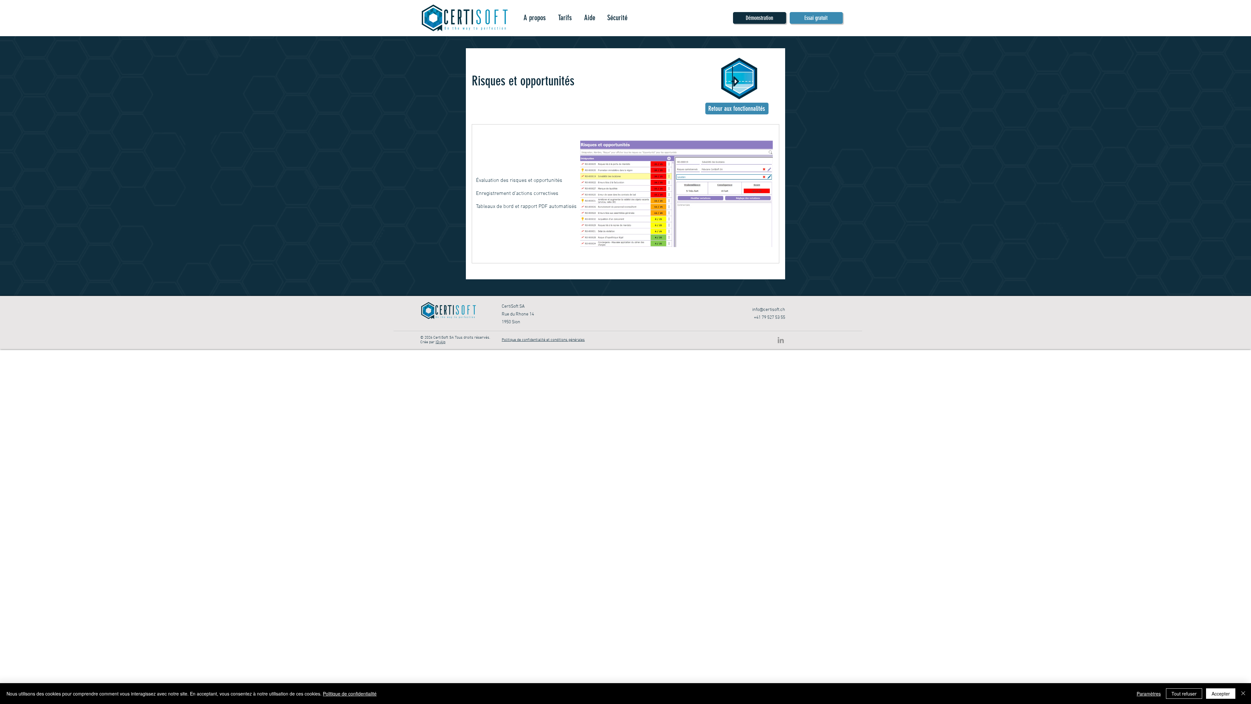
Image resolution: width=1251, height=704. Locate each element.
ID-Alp (440, 342)
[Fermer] (1243, 693)
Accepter (1221, 693)
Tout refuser (1184, 693)
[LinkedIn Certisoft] (780, 340)
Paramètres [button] (1149, 693)
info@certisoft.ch (768, 310)
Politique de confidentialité (350, 693)
